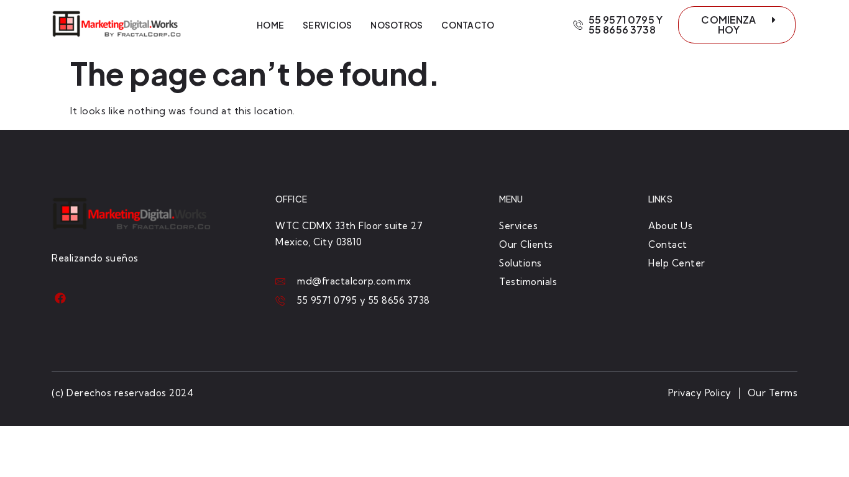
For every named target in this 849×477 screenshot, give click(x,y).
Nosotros (396, 24)
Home (270, 24)
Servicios (327, 24)
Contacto (467, 24)
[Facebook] (61, 298)
